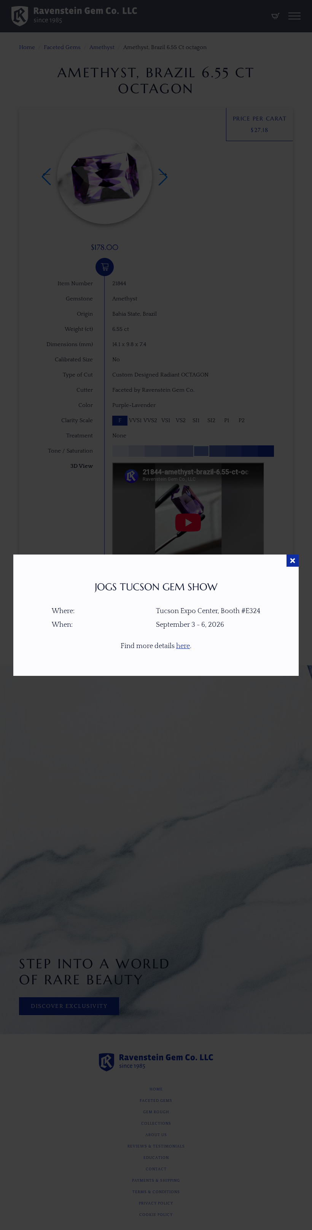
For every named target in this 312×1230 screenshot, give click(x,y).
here (183, 646)
